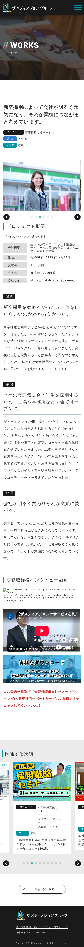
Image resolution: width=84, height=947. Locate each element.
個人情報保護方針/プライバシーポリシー (40, 927)
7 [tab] (48, 863)
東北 (33, 829)
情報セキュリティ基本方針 (31, 932)
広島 (21, 145)
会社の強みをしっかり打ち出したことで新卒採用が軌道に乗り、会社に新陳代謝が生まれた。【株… (41, 840)
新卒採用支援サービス (39, 132)
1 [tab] (32, 217)
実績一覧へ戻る (45, 889)
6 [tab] (52, 217)
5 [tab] (48, 217)
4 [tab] (44, 217)
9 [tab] (56, 863)
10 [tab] (60, 863)
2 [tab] (36, 217)
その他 (22, 138)
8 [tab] (52, 863)
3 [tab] (40, 217)
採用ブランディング (49, 821)
